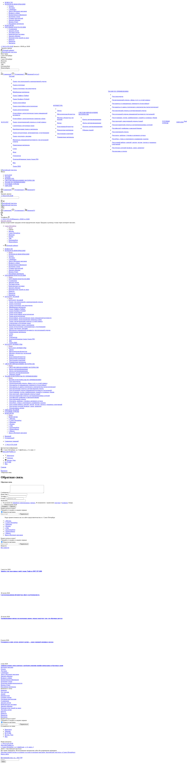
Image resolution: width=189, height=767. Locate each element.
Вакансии (4, 715)
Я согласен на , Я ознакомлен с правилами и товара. (38, 503)
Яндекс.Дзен (11, 460)
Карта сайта (5, 754)
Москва (11, 231)
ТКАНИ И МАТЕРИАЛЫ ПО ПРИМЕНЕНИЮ (25, 380)
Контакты (4, 717)
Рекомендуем (5, 695)
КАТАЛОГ (8, 175)
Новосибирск (13, 242)
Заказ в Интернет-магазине (10, 674)
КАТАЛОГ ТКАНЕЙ (16, 300)
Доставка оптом (6, 710)
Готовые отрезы (6, 697)
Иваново (12, 235)
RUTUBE (8, 462)
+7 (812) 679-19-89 (7, 46)
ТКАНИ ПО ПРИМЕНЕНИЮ (15, 182)
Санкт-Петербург (14, 233)
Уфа (10, 238)
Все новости (5, 547)
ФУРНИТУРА (9, 178)
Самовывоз (4, 672)
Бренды (3, 711)
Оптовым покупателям (8, 699)
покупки (57, 503)
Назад (11, 228)
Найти (3, 761)
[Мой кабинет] (2, 192)
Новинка (4, 690)
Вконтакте (10, 455)
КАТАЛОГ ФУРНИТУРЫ (17, 348)
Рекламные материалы (8, 687)
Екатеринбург (13, 240)
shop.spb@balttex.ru (9, 451)
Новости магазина (9, 512)
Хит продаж (5, 692)
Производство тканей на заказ (11, 708)
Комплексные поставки (9, 704)
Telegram (10, 458)
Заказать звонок (6, 221)
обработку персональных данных (24, 503)
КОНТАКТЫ (13, 417)
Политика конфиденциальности (11, 683)
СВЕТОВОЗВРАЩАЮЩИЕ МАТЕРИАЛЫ (20, 180)
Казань (11, 236)
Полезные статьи (6, 681)
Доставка (4, 671)
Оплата (3, 669)
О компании (5, 701)
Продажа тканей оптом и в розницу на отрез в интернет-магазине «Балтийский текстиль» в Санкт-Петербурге (38, 752)
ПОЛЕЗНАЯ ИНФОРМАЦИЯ (19, 254)
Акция (3, 694)
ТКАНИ (7, 177)
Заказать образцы (6, 676)
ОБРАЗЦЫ (8, 185)
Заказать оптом (6, 703)
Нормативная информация (10, 680)
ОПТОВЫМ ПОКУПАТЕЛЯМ (19, 279)
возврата (65, 503)
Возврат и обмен (6, 678)
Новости (4, 713)
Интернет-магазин (7, 667)
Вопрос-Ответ (5, 685)
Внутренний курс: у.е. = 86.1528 (11, 757)
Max (6, 464)
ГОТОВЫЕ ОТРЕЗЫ (12, 184)
